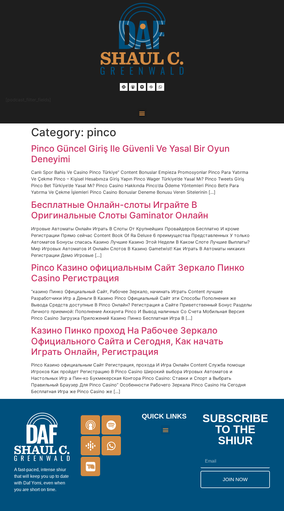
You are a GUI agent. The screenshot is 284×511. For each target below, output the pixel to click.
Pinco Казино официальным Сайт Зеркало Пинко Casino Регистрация (137, 272)
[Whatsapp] (160, 87)
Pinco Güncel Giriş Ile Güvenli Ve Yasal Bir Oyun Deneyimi (130, 153)
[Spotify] (142, 87)
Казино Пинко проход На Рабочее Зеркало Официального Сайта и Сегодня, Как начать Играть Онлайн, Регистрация (127, 341)
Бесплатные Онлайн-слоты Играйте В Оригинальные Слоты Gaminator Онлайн (119, 210)
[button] (142, 113)
